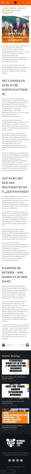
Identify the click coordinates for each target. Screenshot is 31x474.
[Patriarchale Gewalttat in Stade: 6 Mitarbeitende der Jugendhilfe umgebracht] (15, 367)
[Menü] (28, 2)
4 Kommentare (12, 380)
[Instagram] (2, 2)
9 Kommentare (13, 405)
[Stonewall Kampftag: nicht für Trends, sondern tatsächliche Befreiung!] (15, 391)
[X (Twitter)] (7, 2)
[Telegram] (5, 2)
